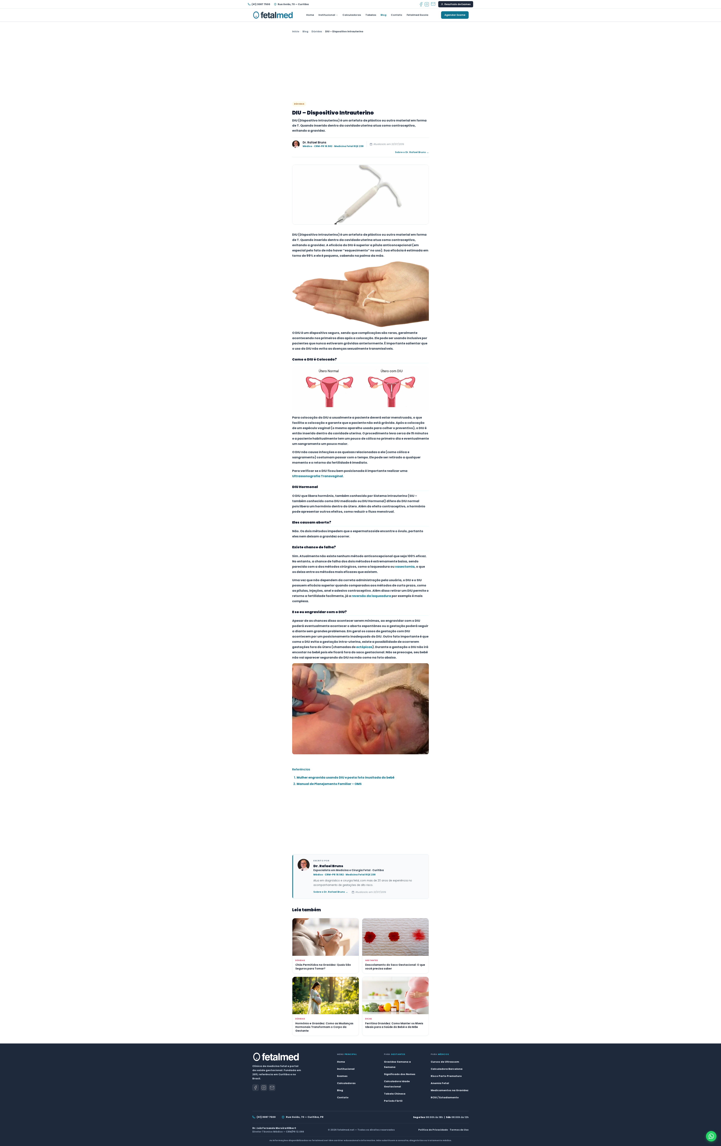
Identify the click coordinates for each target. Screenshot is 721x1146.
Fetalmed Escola (417, 15)
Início (295, 31)
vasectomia (405, 566)
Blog (383, 15)
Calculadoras (351, 15)
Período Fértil (393, 1101)
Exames (342, 1076)
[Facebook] (421, 4)
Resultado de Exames (457, 4)
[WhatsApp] (711, 1136)
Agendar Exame (454, 15)
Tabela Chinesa (394, 1093)
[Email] (433, 4)
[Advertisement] (360, 67)
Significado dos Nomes (399, 1074)
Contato (396, 15)
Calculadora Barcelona (446, 1069)
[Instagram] (427, 4)
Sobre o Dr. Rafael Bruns (412, 152)
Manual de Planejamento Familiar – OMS (329, 784)
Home (310, 15)
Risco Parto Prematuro (446, 1076)
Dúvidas (316, 31)
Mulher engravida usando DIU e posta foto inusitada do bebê (345, 777)
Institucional (326, 15)
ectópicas (364, 647)
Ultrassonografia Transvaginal (317, 476)
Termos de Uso (459, 1129)
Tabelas (370, 15)
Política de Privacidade (433, 1129)
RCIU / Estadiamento (445, 1097)
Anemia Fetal (440, 1083)
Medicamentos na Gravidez (449, 1090)
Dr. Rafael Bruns (314, 142)
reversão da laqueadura (371, 596)
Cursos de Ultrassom (445, 1062)
